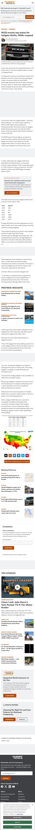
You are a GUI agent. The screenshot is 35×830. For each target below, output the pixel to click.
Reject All (17, 822)
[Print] (6, 455)
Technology (5, 644)
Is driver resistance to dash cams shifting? (12, 319)
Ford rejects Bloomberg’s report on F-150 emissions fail (12, 500)
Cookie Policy (20, 814)
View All (22, 719)
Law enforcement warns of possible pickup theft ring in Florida (10, 477)
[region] (17, 816)
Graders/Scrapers (7, 599)
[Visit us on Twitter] (6, 786)
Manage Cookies (17, 817)
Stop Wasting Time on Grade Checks (10, 294)
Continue (8, 548)
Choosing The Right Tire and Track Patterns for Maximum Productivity (10, 308)
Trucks (4, 29)
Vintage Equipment (7, 657)
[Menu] (2, 3)
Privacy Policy (27, 21)
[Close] (32, 805)
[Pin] (27, 455)
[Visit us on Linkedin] (10, 786)
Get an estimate (12, 193)
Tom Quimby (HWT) (12, 39)
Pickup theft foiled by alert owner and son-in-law (10, 512)
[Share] (14, 455)
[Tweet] (22, 455)
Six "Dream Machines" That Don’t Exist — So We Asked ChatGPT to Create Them (12, 648)
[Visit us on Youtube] (13, 786)
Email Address (7, 539)
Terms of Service (4, 23)
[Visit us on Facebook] (2, 786)
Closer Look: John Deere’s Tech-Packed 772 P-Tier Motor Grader (16, 605)
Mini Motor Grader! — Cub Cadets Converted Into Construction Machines (10, 661)
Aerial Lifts (5, 619)
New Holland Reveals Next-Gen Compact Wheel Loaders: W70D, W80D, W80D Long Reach (11, 636)
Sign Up (5, 778)
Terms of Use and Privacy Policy (26, 20)
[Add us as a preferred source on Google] (10, 455)
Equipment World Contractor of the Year (16, 679)
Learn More (9, 695)
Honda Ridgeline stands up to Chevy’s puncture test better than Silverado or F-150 (11, 489)
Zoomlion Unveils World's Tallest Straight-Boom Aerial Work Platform (12, 623)
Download (9, 719)
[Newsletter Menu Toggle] (33, 3)
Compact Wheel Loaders (9, 632)
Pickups (12, 29)
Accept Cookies (17, 827)
